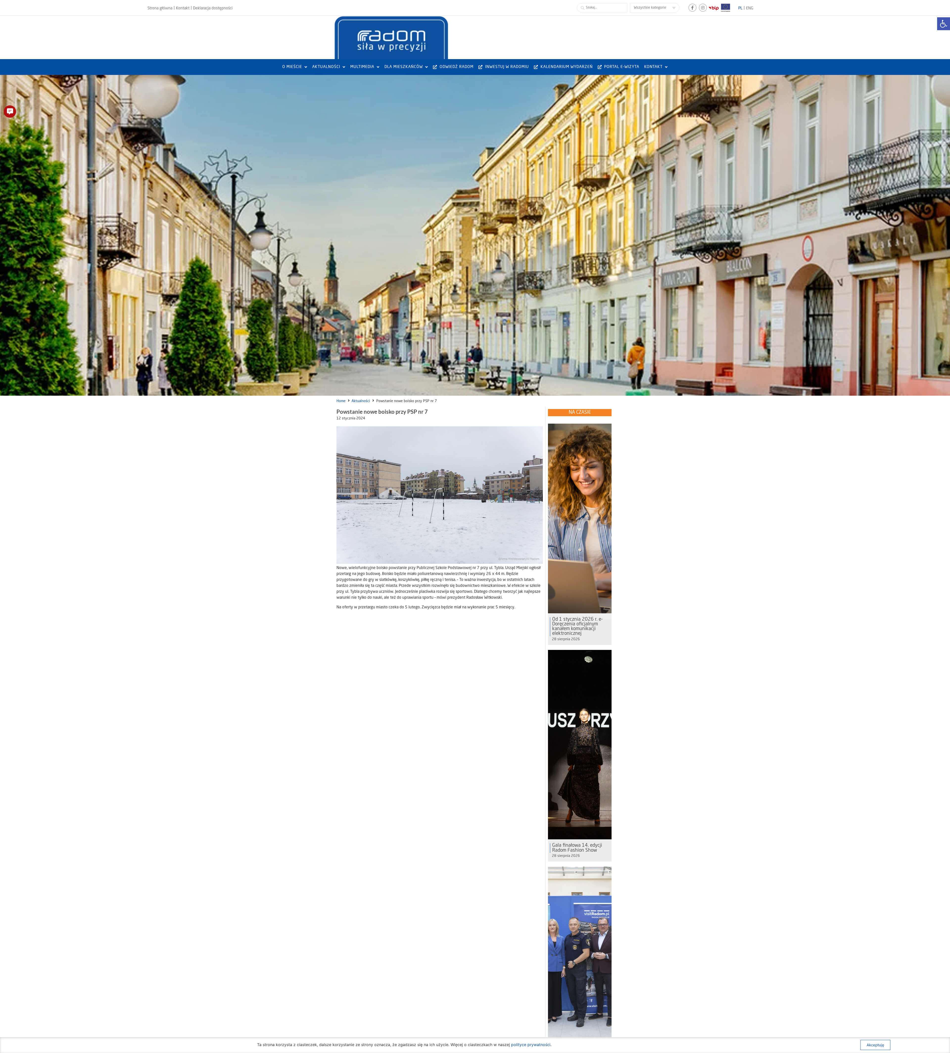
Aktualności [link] (361, 401)
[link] (943, 23)
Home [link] (341, 401)
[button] (10, 111)
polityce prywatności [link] (530, 1044)
